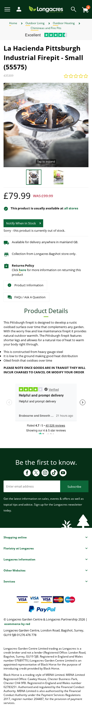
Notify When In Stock (21, 223)
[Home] (46, 9)
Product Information (28, 285)
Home (13, 23)
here (22, 270)
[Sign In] (17, 9)
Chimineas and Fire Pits (46, 28)
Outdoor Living (35, 23)
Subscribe (74, 486)
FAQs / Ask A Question (30, 297)
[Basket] (84, 8)
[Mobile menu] (8, 9)
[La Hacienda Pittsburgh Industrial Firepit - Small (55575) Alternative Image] (58, 177)
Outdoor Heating (64, 23)
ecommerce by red (17, 624)
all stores (71, 208)
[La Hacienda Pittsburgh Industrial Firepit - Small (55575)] (46, 125)
